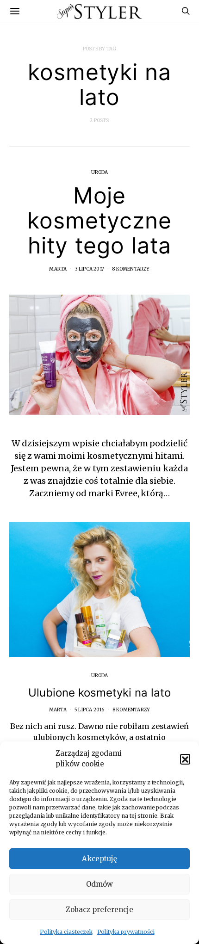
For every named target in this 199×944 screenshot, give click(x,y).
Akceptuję (99, 858)
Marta (58, 269)
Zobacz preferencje (99, 909)
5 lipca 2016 (89, 710)
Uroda (99, 172)
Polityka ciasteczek (66, 931)
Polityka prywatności (126, 931)
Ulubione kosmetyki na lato (99, 692)
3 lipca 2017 (89, 269)
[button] (185, 759)
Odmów (99, 884)
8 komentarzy (130, 269)
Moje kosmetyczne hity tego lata (99, 220)
